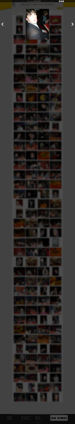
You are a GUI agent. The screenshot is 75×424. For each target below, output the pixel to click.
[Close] (63, 1)
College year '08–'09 (33, 1)
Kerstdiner (39, 1)
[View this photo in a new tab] (61, 1)
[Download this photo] (59, 1)
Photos (28, 1)
